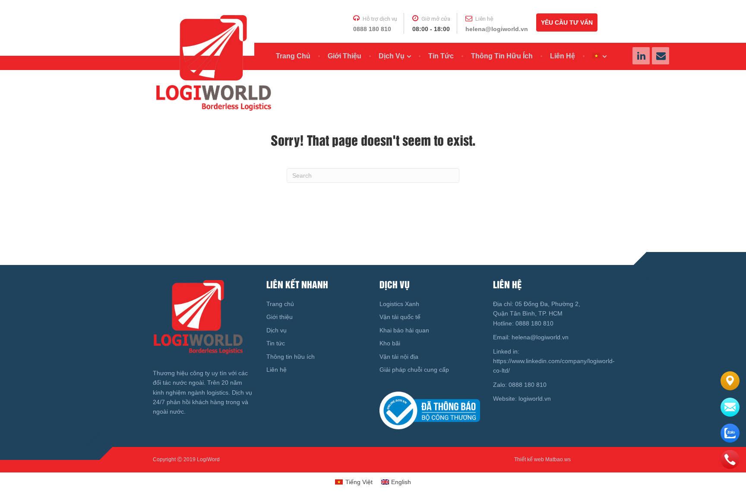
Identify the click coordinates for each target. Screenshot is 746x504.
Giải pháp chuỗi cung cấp (414, 369)
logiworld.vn (535, 398)
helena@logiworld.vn (496, 29)
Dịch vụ (392, 56)
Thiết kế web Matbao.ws (542, 459)
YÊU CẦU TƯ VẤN (567, 22)
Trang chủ (293, 56)
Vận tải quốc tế (399, 316)
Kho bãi (389, 343)
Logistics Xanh (399, 303)
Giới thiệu (344, 56)
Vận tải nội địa (398, 356)
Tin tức (441, 56)
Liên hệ (562, 56)
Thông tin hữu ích (502, 56)
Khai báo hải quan (404, 330)
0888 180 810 (372, 29)
